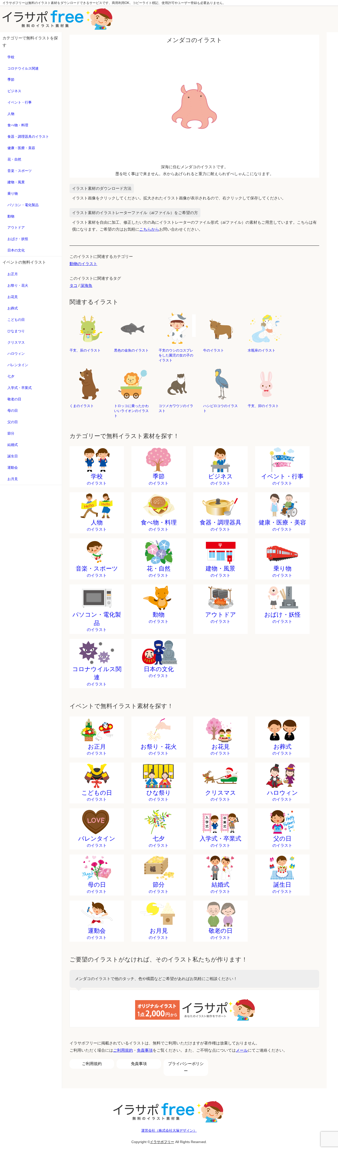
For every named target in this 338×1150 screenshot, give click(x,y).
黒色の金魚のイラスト (131, 350)
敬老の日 (14, 399)
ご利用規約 (123, 1050)
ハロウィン (16, 354)
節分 (10, 433)
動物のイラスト (83, 264)
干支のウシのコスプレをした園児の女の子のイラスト (176, 355)
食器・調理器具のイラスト (28, 136)
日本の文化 (16, 250)
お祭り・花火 (17, 285)
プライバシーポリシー (186, 1067)
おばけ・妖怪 (17, 239)
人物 (10, 114)
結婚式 (12, 445)
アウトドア (16, 227)
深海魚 (86, 285)
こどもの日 (16, 320)
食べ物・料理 (17, 125)
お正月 (12, 274)
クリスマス (16, 342)
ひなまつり (16, 331)
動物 (10, 216)
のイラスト (97, 479)
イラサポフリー (162, 1142)
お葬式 (12, 308)
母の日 (12, 410)
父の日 (12, 422)
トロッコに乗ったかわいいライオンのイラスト (131, 411)
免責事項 (145, 1050)
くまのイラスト (82, 406)
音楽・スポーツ (19, 171)
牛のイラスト (213, 350)
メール (242, 1050)
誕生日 (12, 456)
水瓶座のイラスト (261, 350)
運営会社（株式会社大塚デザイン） (169, 1130)
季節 (10, 80)
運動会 (12, 467)
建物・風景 (16, 182)
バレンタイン (17, 365)
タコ (73, 285)
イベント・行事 (19, 102)
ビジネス (14, 91)
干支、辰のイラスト (85, 350)
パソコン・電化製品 (23, 205)
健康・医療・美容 (21, 148)
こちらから (149, 229)
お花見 (12, 297)
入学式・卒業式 (19, 388)
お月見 (12, 479)
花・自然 (14, 159)
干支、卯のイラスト (263, 406)
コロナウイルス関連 (23, 68)
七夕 (10, 376)
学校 (10, 57)
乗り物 (12, 193)
